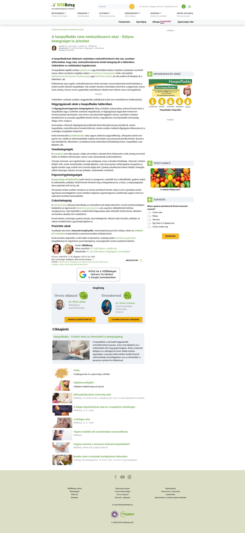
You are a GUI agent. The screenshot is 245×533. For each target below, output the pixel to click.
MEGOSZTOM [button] (132, 260)
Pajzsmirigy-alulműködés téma (76, 264)
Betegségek (62, 30)
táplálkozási (85, 70)
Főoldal (54, 30)
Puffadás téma (63, 262)
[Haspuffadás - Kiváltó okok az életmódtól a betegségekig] (71, 352)
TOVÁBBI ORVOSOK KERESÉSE (125, 320)
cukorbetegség (60, 205)
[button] (59, 15)
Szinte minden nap (160, 227)
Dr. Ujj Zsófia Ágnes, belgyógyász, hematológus (108, 251)
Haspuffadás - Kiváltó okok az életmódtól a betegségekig (88, 336)
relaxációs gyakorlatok (125, 238)
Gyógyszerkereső (156, 7)
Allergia (156, 22)
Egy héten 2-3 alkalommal (163, 223)
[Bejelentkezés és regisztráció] (184, 6)
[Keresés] (131, 6)
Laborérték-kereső (170, 7)
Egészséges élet (186, 22)
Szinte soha (157, 212)
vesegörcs (58, 154)
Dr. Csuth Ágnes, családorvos (103, 248)
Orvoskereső (144, 7)
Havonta (156, 219)
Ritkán (155, 216)
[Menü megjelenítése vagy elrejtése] (190, 6)
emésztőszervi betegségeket (103, 73)
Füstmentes (124, 22)
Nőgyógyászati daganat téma (81, 262)
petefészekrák (77, 136)
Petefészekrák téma (100, 262)
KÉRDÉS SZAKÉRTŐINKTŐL (80, 320)
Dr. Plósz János (77, 302)
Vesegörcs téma (58, 264)
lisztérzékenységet (103, 76)
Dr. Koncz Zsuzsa (125, 303)
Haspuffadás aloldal (76, 30)
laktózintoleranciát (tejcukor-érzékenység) (70, 76)
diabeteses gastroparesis (87, 208)
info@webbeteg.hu (125, 505)
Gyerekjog (141, 22)
